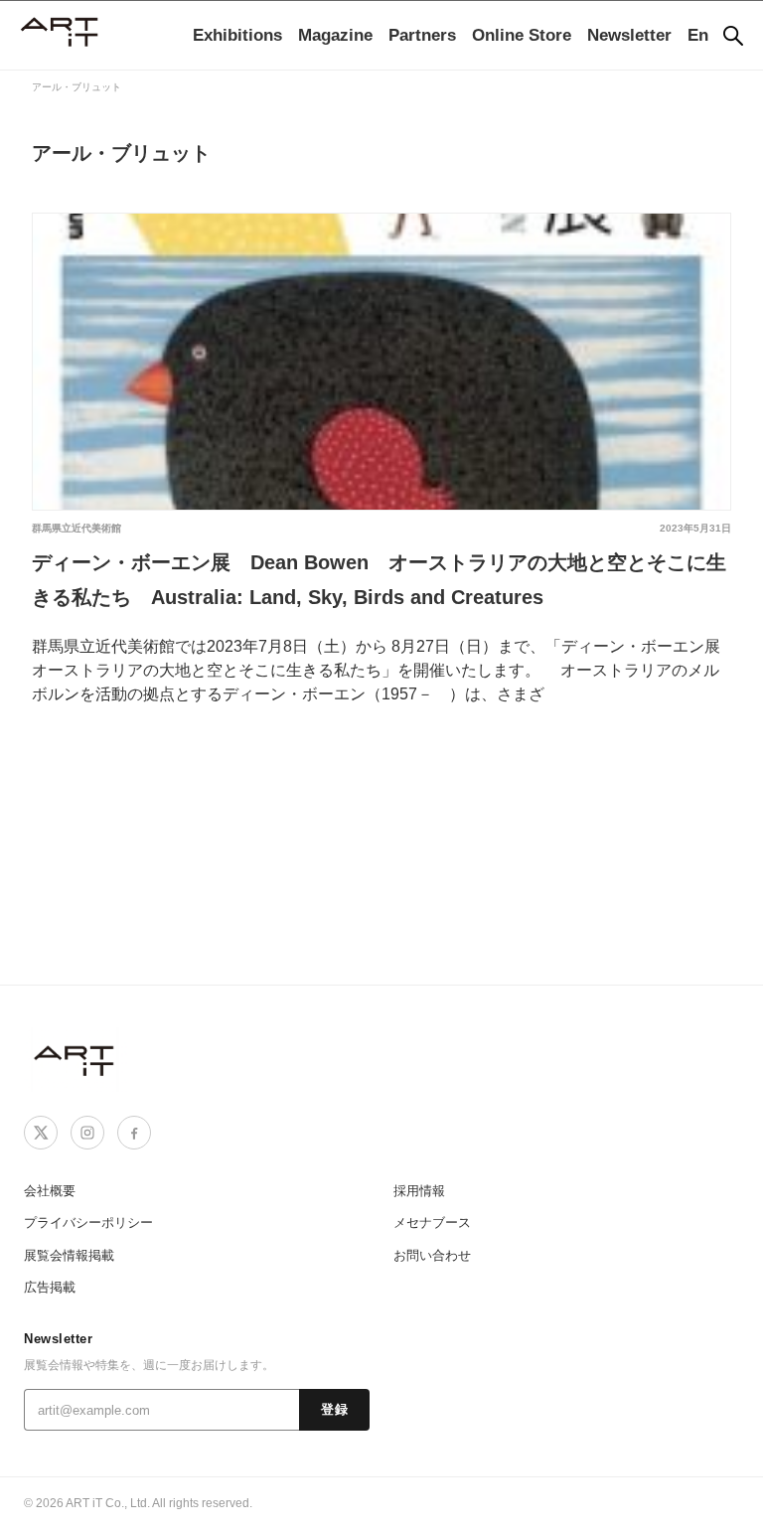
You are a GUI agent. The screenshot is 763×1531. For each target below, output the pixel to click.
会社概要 (50, 1190)
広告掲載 (50, 1287)
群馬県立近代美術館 (76, 528)
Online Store (521, 35)
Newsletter (629, 35)
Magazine (335, 35)
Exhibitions (237, 35)
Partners (422, 35)
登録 (334, 1410)
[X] (41, 1132)
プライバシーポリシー (88, 1222)
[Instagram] (87, 1132)
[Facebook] (134, 1132)
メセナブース (432, 1222)
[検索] (733, 36)
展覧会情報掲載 (69, 1255)
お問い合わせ (432, 1255)
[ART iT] (75, 1059)
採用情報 (419, 1190)
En (697, 35)
